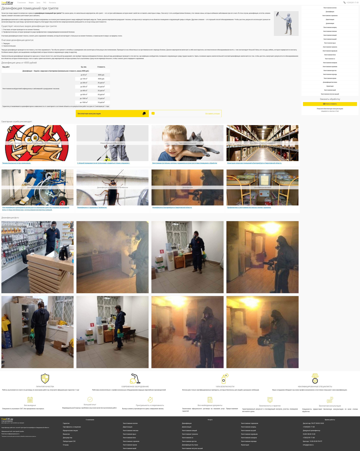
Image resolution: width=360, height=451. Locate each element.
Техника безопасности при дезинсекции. (16, 163)
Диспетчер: (313, 423)
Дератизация (330, 19)
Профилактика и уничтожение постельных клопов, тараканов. (249, 207)
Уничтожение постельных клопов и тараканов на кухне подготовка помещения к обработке (184, 163)
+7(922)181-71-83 (309, 438)
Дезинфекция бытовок (330, 82)
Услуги (210, 420)
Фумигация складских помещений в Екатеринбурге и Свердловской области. (254, 163)
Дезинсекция (330, 23)
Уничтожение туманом (330, 47)
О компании (90, 420)
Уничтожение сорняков (330, 66)
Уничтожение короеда (330, 74)
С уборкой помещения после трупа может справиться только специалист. (103, 163)
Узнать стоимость (331, 104)
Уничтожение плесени (330, 31)
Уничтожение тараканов (330, 15)
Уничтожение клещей (330, 35)
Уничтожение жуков (330, 78)
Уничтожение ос (330, 59)
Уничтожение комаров (330, 62)
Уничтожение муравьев (330, 51)
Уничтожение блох (330, 55)
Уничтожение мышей (330, 39)
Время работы (330, 420)
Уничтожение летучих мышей (330, 94)
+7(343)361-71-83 (353, 2)
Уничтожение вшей (330, 90)
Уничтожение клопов (330, 8)
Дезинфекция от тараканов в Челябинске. (92, 207)
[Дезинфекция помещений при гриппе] (37, 257)
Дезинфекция (330, 11)
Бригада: (312, 441)
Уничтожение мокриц (330, 27)
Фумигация (330, 86)
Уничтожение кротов (330, 70)
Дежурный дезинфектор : (312, 430)
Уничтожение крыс (330, 43)
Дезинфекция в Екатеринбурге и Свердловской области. (172, 207)
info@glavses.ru (308, 445)
